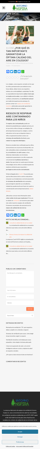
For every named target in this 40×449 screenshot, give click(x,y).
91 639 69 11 (12, 1)
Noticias (18, 32)
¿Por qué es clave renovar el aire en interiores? (19, 354)
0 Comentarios (16, 65)
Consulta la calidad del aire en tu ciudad (20, 223)
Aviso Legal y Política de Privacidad (24, 446)
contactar (16, 200)
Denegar (20, 437)
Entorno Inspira (10, 32)
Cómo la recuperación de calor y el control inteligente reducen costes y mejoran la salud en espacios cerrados (19, 348)
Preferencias (20, 442)
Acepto (20, 431)
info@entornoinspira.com (23, 1)
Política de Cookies (10, 446)
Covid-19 (21, 174)
